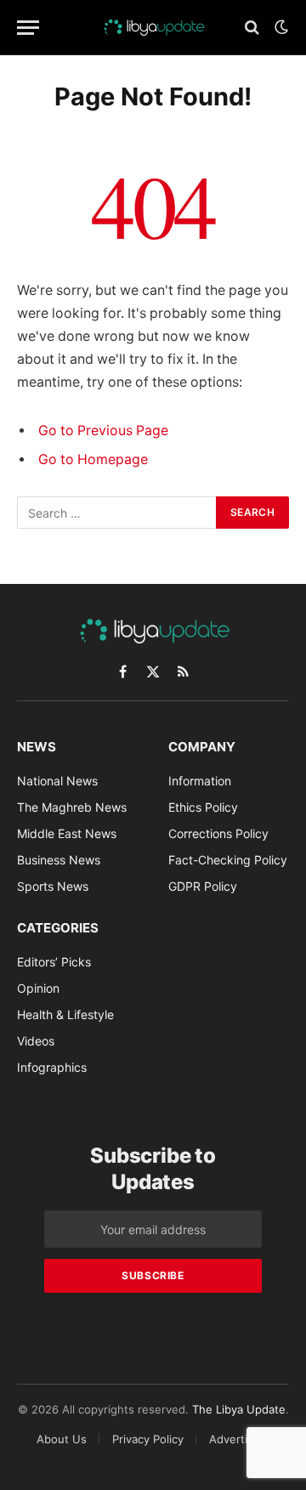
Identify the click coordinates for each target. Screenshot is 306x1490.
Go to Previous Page (103, 430)
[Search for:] (117, 512)
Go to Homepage (93, 459)
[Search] (252, 27)
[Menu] (28, 27)
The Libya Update (239, 1409)
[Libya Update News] (153, 27)
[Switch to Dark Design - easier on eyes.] (279, 27)
